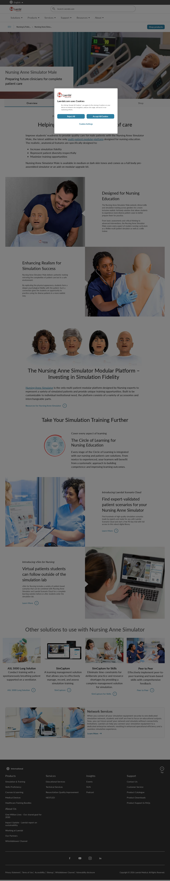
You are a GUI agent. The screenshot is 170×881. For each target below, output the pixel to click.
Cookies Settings (86, 124)
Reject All (71, 116)
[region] (86, 111)
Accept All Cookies (100, 116)
